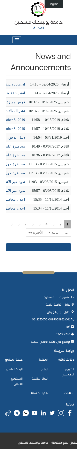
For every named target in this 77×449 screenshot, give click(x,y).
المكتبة (43, 359)
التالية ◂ (54, 232)
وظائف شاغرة (66, 359)
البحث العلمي (14, 369)
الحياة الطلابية (40, 378)
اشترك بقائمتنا (39, 393)
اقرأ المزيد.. (58, 247)
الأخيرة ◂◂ (35, 232)
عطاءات (69, 393)
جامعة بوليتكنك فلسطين (38, 22)
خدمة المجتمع (14, 359)
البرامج (44, 369)
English (54, 4)
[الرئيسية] (38, 9)
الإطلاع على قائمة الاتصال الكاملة (50, 341)
